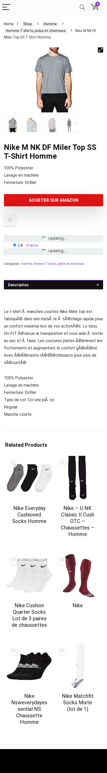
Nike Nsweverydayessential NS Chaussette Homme (29, 709)
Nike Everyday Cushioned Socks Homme (29, 514)
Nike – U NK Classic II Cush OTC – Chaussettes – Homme (78, 521)
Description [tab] (18, 285)
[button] (100, 50)
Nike (77, 605)
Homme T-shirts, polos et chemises (36, 31)
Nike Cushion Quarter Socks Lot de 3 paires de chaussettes (29, 615)
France (32, 245)
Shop (27, 24)
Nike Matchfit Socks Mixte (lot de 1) (77, 702)
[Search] (82, 7)
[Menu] (6, 7)
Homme (50, 24)
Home (9, 24)
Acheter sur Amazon (53, 200)
